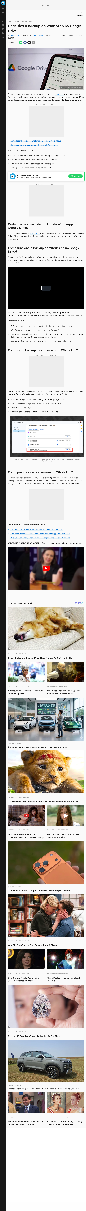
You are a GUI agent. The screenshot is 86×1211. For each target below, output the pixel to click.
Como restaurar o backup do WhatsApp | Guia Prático (34, 145)
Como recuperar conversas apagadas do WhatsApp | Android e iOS (40, 533)
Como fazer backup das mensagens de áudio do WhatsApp (36, 529)
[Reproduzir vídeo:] (46, 568)
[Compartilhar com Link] (33, 42)
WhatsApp (59, 94)
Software (24, 21)
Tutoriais (16, 21)
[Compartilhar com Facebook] (25, 42)
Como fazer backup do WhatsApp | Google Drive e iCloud (35, 141)
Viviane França (17, 35)
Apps (30, 21)
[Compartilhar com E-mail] (29, 42)
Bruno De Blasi (40, 35)
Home (10, 21)
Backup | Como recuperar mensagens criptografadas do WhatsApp (40, 538)
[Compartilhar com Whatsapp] (20, 42)
